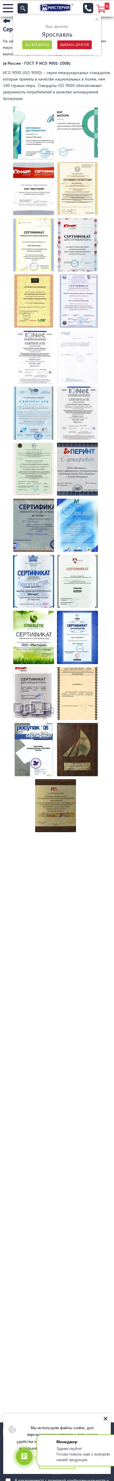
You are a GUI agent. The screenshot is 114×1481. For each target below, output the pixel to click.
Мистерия (56, 7)
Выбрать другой (74, 44)
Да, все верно (37, 44)
